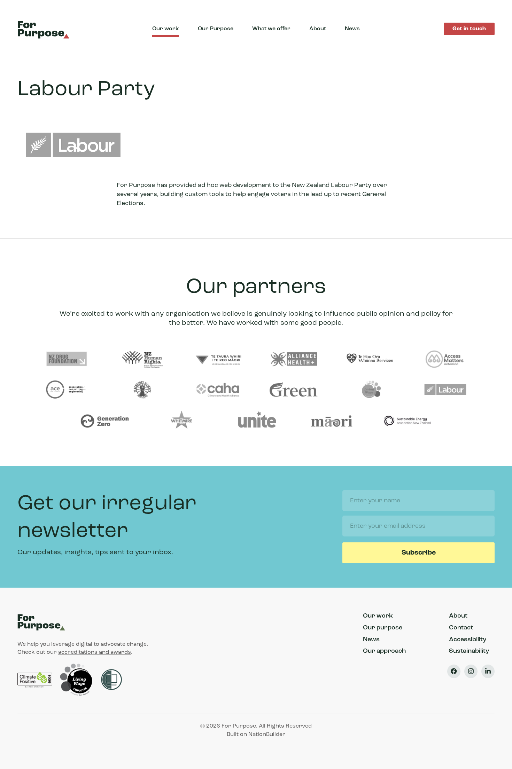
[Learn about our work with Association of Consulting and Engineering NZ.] (66, 390)
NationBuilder (267, 734)
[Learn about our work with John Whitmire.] (180, 421)
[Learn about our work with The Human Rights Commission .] (142, 359)
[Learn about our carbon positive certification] (35, 679)
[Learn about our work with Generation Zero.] (104, 421)
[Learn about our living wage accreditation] (77, 679)
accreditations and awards (94, 652)
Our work (165, 29)
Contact (461, 628)
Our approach (384, 651)
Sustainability (469, 651)
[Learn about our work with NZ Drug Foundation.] (66, 359)
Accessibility (467, 640)
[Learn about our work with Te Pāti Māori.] (331, 421)
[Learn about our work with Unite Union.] (256, 421)
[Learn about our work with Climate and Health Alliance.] (218, 390)
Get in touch (469, 29)
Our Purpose (215, 29)
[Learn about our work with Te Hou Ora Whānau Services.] (369, 359)
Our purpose (382, 628)
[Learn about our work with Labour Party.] (445, 390)
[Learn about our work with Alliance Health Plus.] (293, 359)
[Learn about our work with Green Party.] (293, 390)
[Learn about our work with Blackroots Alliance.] (142, 390)
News (352, 29)
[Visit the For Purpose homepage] (44, 29)
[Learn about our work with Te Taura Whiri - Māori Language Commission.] (218, 359)
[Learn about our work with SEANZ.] (407, 421)
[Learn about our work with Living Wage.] (369, 390)
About (317, 29)
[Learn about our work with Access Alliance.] (445, 359)
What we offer (271, 29)
